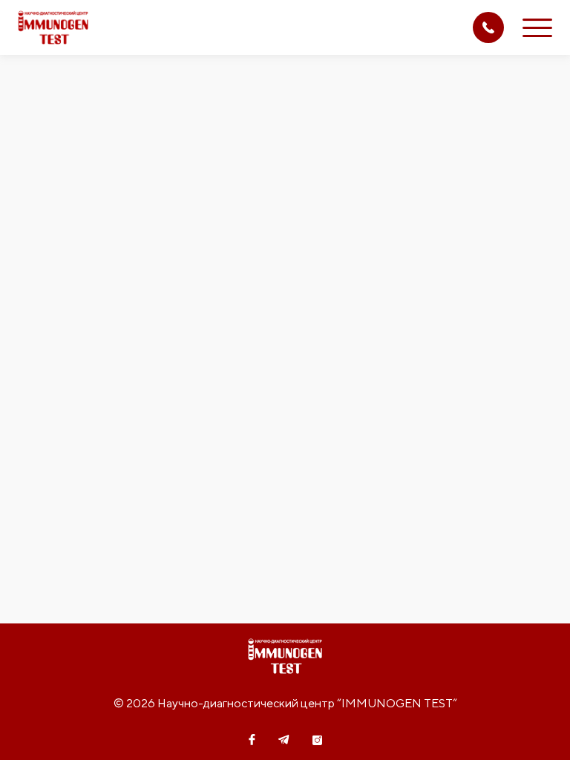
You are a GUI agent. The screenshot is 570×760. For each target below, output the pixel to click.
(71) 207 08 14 (488, 27)
